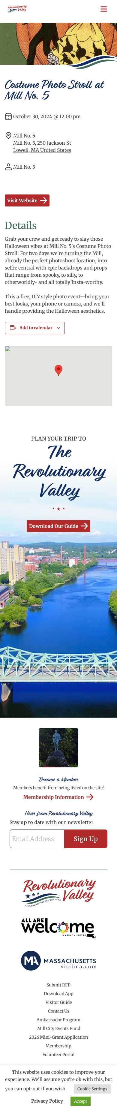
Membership (58, 1046)
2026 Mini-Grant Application (58, 1037)
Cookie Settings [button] (92, 1088)
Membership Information (53, 797)
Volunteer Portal (58, 1054)
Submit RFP (58, 985)
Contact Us (58, 1011)
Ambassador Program (58, 1019)
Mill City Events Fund (58, 1028)
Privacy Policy (47, 1101)
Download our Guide (53, 526)
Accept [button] (80, 1101)
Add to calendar (36, 327)
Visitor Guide (59, 1002)
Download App (59, 993)
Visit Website (22, 200)
